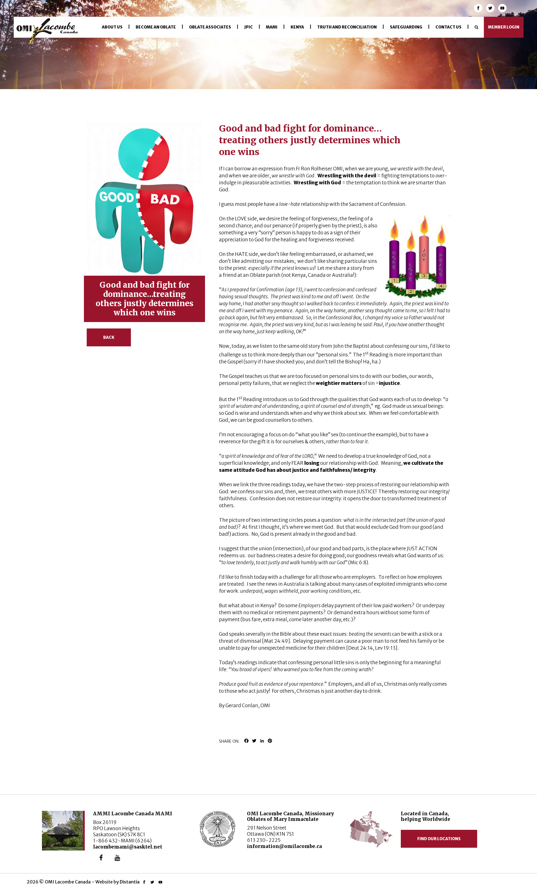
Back (108, 337)
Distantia (130, 882)
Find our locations (439, 838)
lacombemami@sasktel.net (127, 847)
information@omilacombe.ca (284, 846)
